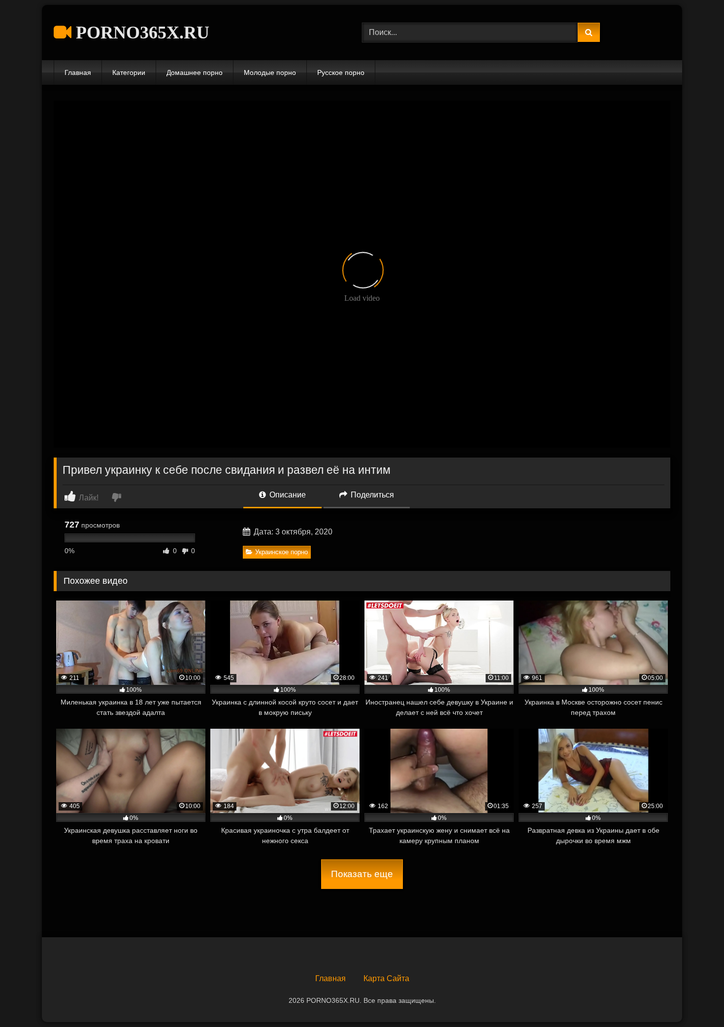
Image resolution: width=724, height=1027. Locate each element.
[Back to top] (693, 997)
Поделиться (371, 495)
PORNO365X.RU (140, 32)
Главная (78, 72)
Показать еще (362, 874)
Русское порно (340, 72)
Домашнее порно (194, 72)
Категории (128, 72)
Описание (286, 495)
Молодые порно (270, 72)
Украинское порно (281, 552)
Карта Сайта (386, 978)
